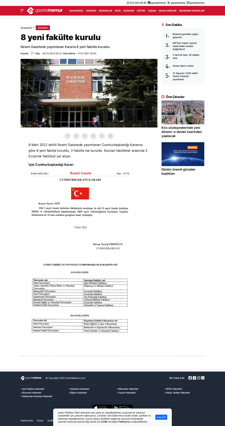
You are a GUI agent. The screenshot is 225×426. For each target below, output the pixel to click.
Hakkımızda (27, 420)
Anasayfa (26, 27)
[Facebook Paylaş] (67, 136)
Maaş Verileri (167, 10)
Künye (40, 420)
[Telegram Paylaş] (93, 136)
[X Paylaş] (76, 136)
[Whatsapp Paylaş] (102, 136)
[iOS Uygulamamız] (102, 408)
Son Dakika (76, 10)
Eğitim (141, 10)
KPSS (118, 10)
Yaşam (152, 10)
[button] (22, 11)
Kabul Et (161, 417)
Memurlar (105, 10)
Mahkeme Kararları (191, 10)
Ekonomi (128, 10)
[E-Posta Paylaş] (110, 136)
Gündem (91, 10)
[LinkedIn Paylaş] (85, 136)
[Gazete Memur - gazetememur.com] (45, 10)
